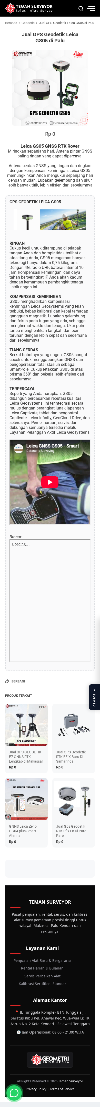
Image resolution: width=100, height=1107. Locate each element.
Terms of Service (62, 1089)
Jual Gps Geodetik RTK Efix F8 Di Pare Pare (71, 831)
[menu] (91, 8)
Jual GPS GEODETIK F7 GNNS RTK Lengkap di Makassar (26, 756)
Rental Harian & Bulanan (42, 968)
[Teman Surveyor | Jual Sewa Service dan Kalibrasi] (29, 8)
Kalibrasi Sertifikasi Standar (42, 983)
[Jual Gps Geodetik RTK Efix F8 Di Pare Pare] (73, 799)
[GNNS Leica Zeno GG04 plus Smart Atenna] (26, 799)
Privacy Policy (36, 1089)
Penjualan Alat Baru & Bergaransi (42, 960)
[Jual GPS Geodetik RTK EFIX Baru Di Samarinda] (73, 725)
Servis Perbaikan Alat (42, 976)
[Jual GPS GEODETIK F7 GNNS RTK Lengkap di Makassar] (26, 725)
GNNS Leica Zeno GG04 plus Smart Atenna (23, 831)
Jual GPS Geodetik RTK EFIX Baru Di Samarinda (71, 756)
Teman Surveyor (70, 1081)
